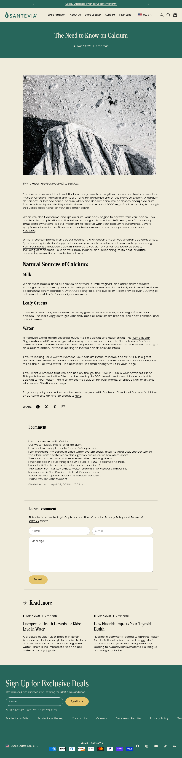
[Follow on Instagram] (147, 746)
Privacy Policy (114, 517)
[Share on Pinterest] (55, 407)
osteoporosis (45, 250)
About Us (75, 15)
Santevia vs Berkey (50, 718)
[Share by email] (63, 407)
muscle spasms (102, 227)
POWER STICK (110, 373)
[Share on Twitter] (46, 407)
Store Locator (93, 15)
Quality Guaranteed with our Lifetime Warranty (91, 4)
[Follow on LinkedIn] (174, 746)
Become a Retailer (128, 718)
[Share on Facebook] (38, 407)
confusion (83, 227)
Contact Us (80, 718)
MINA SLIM (130, 357)
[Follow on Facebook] (137, 746)
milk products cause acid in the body (102, 287)
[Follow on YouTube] (156, 746)
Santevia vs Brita (17, 718)
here (78, 396)
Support (110, 15)
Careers (101, 718)
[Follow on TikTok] (165, 746)
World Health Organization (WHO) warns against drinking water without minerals (86, 339)
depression (122, 227)
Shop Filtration (56, 15)
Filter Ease (125, 15)
